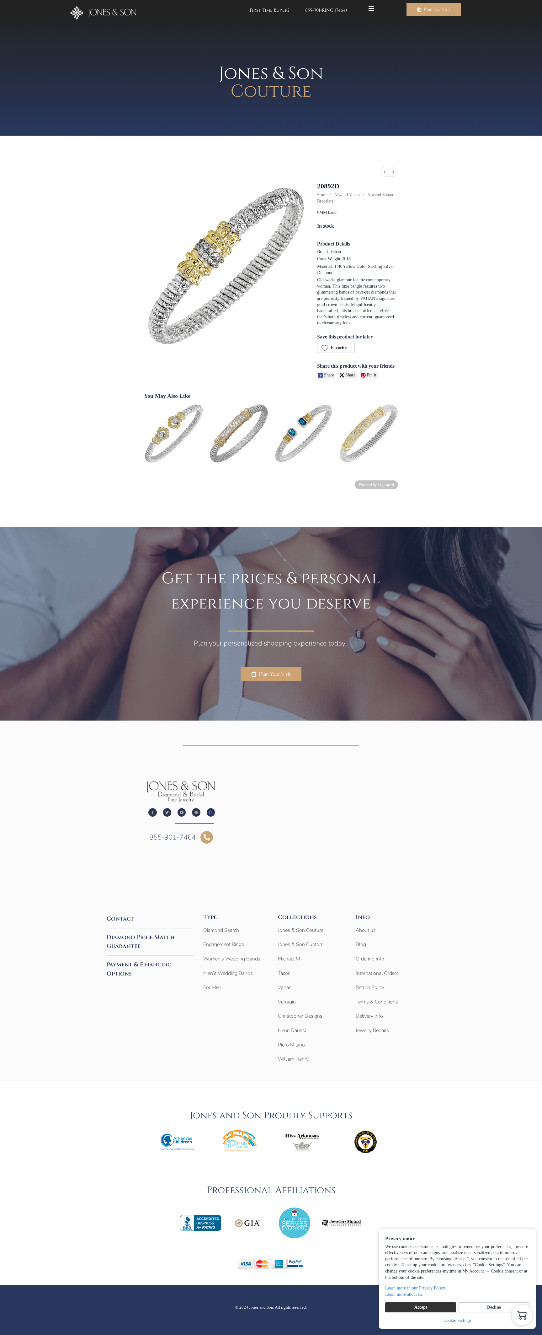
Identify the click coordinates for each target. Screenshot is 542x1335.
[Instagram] (211, 812)
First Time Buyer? (270, 10)
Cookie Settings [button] (457, 1320)
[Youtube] (182, 812)
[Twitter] (167, 812)
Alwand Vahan (347, 194)
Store (322, 194)
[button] (336, 348)
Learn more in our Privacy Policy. (415, 1288)
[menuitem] (384, 171)
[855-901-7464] (206, 837)
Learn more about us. (404, 1294)
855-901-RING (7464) (326, 10)
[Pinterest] (196, 812)
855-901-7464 (172, 837)
